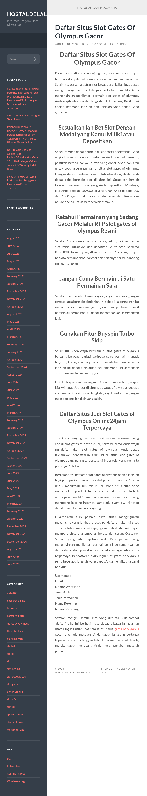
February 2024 (16, 420)
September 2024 (17, 367)
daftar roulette (16, 615)
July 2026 (13, 245)
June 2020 (13, 564)
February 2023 (16, 511)
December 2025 (16, 291)
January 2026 (15, 283)
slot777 (11, 699)
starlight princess (17, 721)
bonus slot (13, 608)
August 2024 (14, 374)
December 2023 (16, 435)
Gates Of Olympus (18, 623)
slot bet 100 (14, 668)
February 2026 (16, 276)
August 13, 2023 (66, 44)
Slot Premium (15, 691)
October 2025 (15, 306)
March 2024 (14, 412)
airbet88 (12, 593)
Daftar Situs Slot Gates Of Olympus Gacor (95, 31)
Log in (10, 758)
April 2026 (13, 268)
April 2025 (13, 329)
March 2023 (14, 503)
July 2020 (13, 556)
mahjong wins (15, 638)
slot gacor (13, 684)
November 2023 (16, 442)
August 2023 (14, 465)
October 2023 (15, 450)
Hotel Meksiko (15, 631)
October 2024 (15, 359)
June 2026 (13, 253)
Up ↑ (104, 672)
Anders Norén (125, 668)
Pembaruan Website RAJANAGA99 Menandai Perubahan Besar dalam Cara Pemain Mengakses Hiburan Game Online (22, 134)
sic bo (10, 653)
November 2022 (16, 533)
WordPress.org (16, 781)
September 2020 (17, 541)
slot (9, 661)
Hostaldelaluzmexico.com (74, 672)
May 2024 (13, 397)
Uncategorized (15, 729)
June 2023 (13, 480)
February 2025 (16, 344)
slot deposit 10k (16, 676)
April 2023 (13, 496)
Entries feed (14, 766)
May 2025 (13, 321)
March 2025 (14, 336)
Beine (86, 44)
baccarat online (16, 600)
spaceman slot (15, 714)
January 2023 (15, 518)
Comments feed (16, 773)
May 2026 (13, 261)
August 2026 (14, 238)
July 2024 (13, 382)
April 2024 (13, 405)
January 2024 (15, 427)
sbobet (11, 646)
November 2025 (16, 298)
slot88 (11, 706)
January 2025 (15, 352)
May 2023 (13, 488)
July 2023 (13, 473)
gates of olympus (126, 629)
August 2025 (14, 314)
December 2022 (16, 526)
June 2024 (13, 389)
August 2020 (14, 549)
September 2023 (17, 458)
